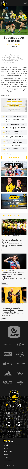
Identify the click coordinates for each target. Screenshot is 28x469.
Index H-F (6, 463)
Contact (6, 448)
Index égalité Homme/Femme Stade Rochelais (12, 445)
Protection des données (9, 466)
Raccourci (6, 454)
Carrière (6, 457)
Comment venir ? (8, 451)
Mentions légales (8, 460)
